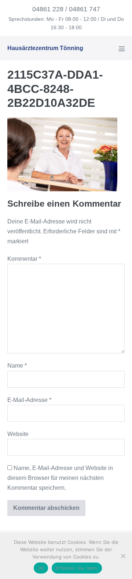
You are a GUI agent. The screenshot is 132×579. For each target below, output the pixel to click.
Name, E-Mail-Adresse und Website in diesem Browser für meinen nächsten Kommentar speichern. (60, 478)
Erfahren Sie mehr (76, 568)
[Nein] (122, 556)
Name (17, 365)
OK (40, 568)
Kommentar (24, 259)
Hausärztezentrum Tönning (45, 48)
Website (18, 434)
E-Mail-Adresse (29, 400)
